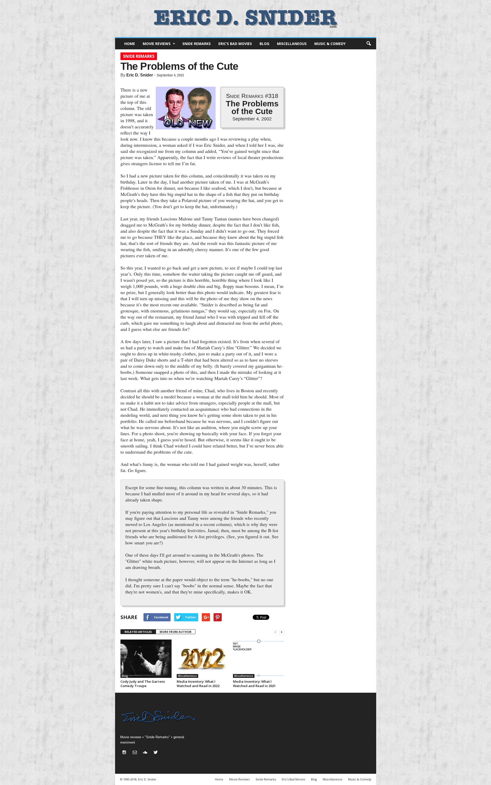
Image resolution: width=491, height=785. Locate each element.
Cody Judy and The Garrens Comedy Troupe (142, 683)
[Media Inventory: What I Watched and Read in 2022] (202, 659)
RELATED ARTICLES (138, 632)
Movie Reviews (157, 43)
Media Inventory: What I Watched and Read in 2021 (254, 683)
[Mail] (136, 753)
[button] (368, 43)
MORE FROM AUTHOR (176, 632)
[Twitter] (156, 753)
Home (129, 43)
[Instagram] (125, 753)
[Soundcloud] (146, 753)
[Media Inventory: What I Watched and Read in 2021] (258, 659)
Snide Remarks (196, 43)
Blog (264, 43)
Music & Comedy (329, 43)
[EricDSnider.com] (245, 18)
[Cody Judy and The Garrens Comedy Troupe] (146, 659)
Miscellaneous (292, 43)
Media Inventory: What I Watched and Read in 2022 (198, 683)
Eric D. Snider (139, 75)
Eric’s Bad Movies (235, 43)
